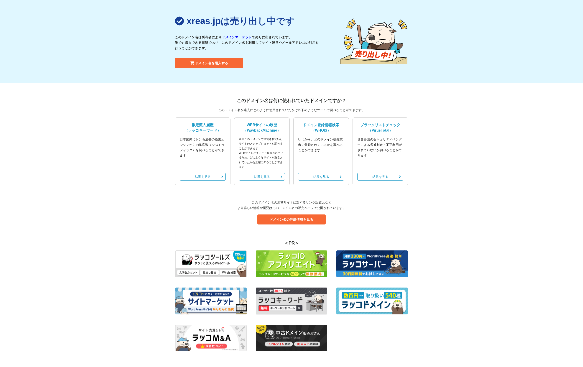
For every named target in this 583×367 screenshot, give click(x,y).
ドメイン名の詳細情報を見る (291, 219)
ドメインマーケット (237, 37)
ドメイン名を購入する (211, 63)
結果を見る (203, 176)
